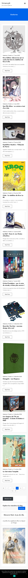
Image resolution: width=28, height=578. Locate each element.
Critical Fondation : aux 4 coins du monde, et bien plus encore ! (13, 284)
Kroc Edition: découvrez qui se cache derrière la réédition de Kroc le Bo (13, 60)
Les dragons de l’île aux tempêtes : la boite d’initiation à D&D (13, 418)
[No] (26, 573)
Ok (14, 576)
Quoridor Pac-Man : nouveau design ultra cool (12, 327)
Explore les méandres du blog (12, 506)
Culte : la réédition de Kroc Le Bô (13, 196)
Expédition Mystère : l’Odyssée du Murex (13, 146)
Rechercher (21, 508)
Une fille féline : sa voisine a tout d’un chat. (14, 107)
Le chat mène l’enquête (10, 471)
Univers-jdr (6, 3)
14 (12, 491)
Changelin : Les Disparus (11, 379)
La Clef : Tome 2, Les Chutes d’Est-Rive (12, 235)
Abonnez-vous (7, 498)
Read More (7, 70)
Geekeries (5, 55)
